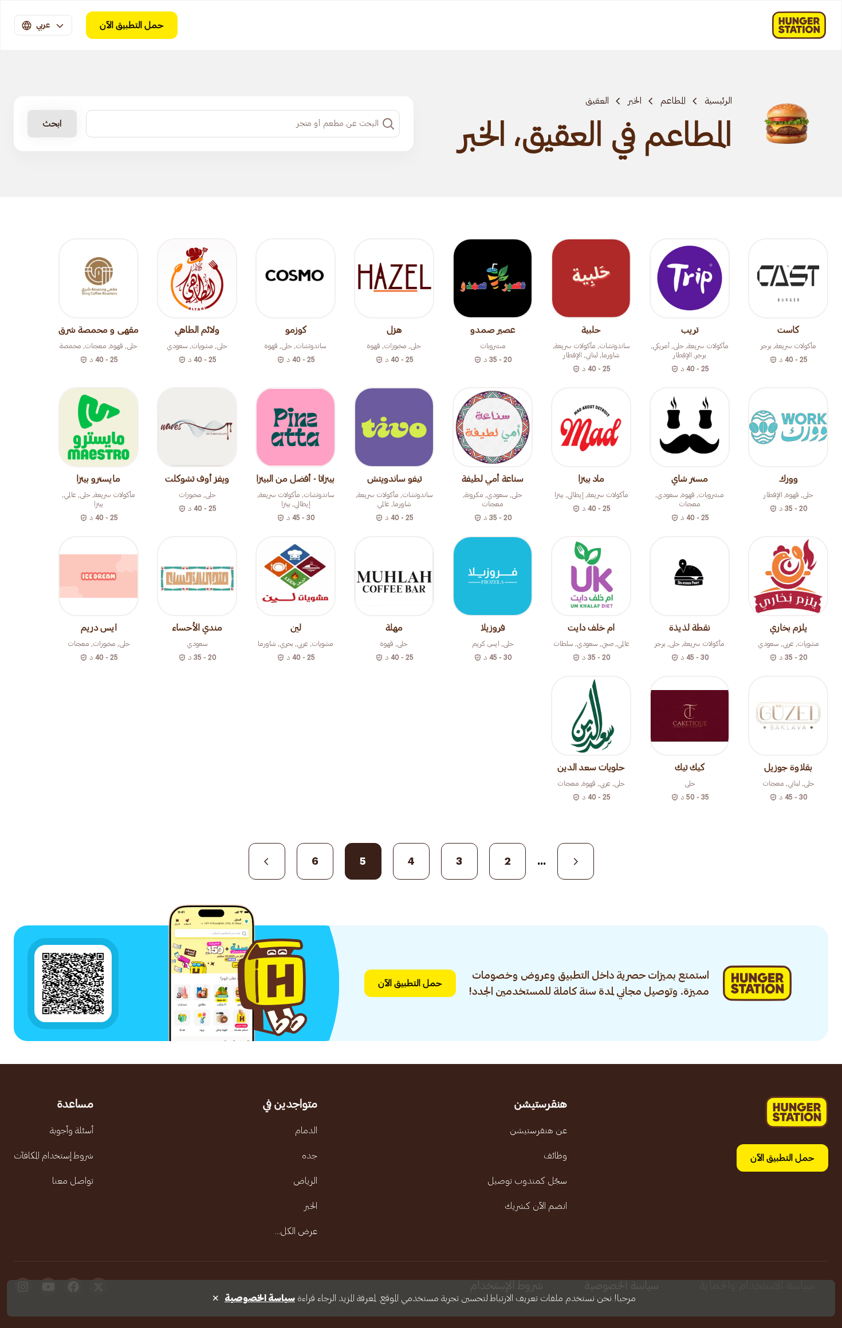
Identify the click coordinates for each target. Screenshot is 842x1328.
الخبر (635, 100)
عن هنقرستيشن (538, 1130)
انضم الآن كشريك (536, 1206)
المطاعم (673, 100)
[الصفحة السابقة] (575, 861)
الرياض (305, 1180)
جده (309, 1155)
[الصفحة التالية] (267, 861)
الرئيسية (718, 100)
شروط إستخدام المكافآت (53, 1155)
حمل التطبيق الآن (132, 25)
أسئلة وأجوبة (71, 1130)
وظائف (555, 1155)
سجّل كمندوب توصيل (527, 1180)
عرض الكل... (296, 1231)
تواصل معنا (72, 1180)
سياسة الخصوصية (260, 1298)
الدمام (306, 1130)
